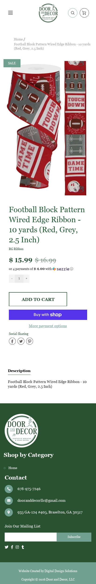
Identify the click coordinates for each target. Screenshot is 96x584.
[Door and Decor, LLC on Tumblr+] (23, 547)
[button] (48, 269)
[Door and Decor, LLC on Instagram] (17, 547)
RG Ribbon (16, 249)
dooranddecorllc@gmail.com (41, 500)
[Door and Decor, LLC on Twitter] (6, 547)
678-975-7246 (29, 489)
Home (18, 39)
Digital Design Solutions (61, 571)
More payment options (48, 326)
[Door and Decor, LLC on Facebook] (12, 547)
